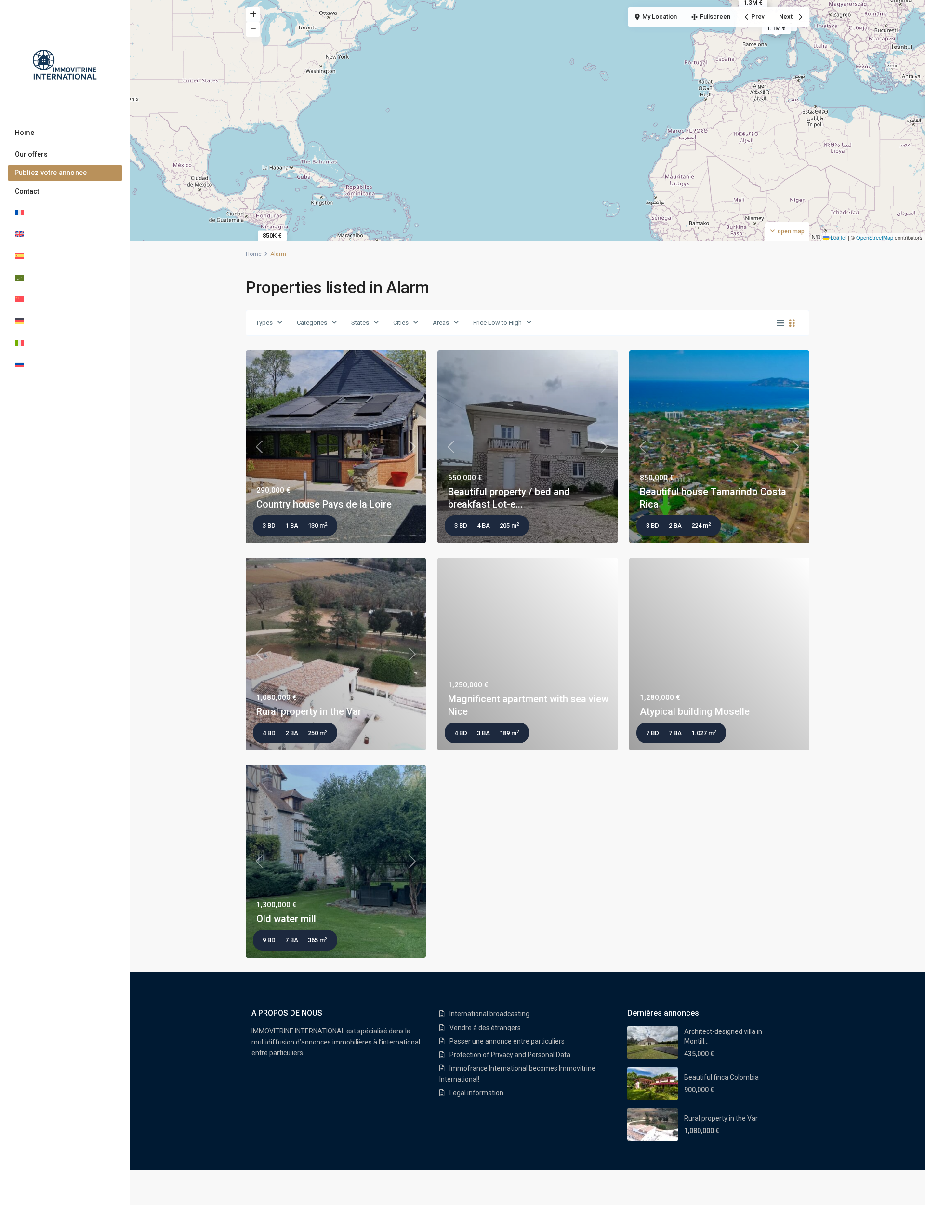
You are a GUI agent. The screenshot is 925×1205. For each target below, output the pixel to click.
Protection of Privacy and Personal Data (509, 1054)
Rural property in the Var (308, 711)
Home (24, 132)
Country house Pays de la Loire (324, 504)
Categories (312, 322)
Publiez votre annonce (50, 172)
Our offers (31, 154)
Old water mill (286, 918)
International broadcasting (489, 1014)
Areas (441, 322)
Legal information (476, 1093)
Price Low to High (497, 322)
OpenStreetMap (874, 237)
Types (264, 322)
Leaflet (837, 237)
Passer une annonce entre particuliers (507, 1041)
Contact (27, 191)
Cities (401, 322)
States (360, 322)
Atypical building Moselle (695, 711)
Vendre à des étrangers (485, 1027)
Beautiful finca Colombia (721, 1077)
